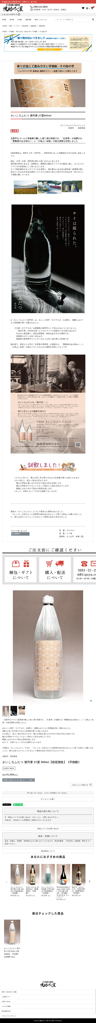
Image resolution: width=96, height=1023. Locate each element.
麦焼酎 (12, 19)
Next (89, 881)
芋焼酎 (4, 19)
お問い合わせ (6, 1001)
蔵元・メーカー (14, 26)
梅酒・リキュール (41, 19)
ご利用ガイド (6, 997)
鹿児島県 (25, 26)
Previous (6, 882)
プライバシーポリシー (9, 1016)
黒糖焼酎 (28, 19)
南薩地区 (34, 26)
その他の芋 (43, 31)
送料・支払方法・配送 (9, 992)
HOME (4, 26)
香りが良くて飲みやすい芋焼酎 (26, 31)
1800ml (17, 534)
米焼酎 (20, 19)
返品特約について (48, 851)
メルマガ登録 (6, 1006)
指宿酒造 (42, 26)
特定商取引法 (6, 1011)
